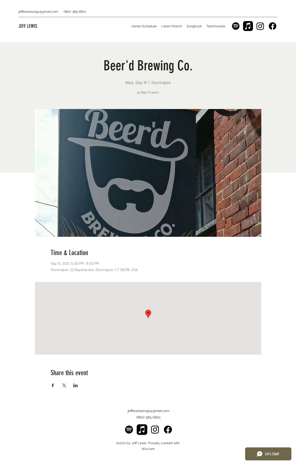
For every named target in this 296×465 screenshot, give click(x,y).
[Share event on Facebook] (53, 385)
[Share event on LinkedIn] (75, 385)
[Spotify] (236, 26)
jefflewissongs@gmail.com (38, 11)
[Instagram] (260, 26)
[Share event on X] (64, 385)
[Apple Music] (248, 26)
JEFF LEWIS (27, 26)
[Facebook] (273, 26)
